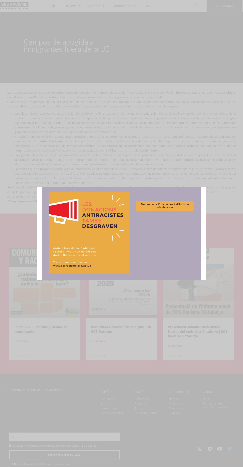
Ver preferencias (157, 245)
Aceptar (86, 245)
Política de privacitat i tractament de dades (131, 254)
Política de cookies (97, 254)
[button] (172, 214)
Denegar (121, 245)
